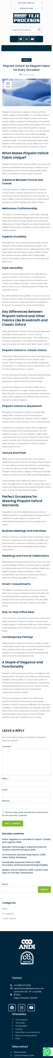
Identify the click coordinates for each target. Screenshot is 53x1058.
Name (5, 778)
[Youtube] (32, 39)
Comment (7, 746)
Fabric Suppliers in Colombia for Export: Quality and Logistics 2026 (26, 841)
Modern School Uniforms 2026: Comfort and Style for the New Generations (25, 871)
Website (6, 801)
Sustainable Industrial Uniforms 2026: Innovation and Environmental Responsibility (25, 864)
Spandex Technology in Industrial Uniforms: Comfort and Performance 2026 (24, 848)
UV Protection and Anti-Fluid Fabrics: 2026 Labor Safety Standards (23, 856)
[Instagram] (26, 39)
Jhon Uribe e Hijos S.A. (26, 3)
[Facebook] (20, 39)
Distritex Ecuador (26, 8)
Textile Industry (9, 918)
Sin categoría (8, 913)
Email (5, 789)
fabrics (26, 60)
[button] (26, 47)
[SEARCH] (39, 30)
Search (5, 884)
